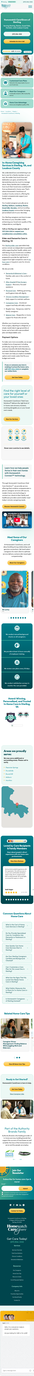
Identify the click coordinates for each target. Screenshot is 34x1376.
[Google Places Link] (10, 1205)
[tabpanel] (9, 1153)
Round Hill (9, 774)
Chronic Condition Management (17, 297)
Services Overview (17, 1250)
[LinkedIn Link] (20, 1205)
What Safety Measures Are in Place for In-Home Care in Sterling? (16, 990)
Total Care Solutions (17, 1253)
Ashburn (12, 205)
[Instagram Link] (23, 1205)
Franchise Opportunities (17, 1294)
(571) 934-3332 (28, 2)
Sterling (5, 205)
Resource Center (17, 1276)
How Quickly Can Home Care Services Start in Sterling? (14, 948)
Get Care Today (17, 377)
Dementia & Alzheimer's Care (16, 273)
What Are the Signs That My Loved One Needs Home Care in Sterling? (16, 979)
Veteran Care (10, 315)
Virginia (15, 111)
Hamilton (9, 780)
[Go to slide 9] (25, 899)
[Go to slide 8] (25, 618)
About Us (17, 1290)
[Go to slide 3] (13, 618)
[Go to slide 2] (11, 618)
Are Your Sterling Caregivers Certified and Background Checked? (16, 958)
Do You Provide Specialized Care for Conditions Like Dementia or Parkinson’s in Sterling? (16, 936)
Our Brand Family (17, 1297)
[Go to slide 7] (23, 618)
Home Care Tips (17, 1273)
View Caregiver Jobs (17, 1094)
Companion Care (12, 303)
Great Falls (6, 208)
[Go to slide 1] (9, 618)
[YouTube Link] (17, 1205)
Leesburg (18, 205)
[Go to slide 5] (18, 618)
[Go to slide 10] (27, 899)
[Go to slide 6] (20, 618)
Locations (8, 111)
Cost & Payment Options (17, 1280)
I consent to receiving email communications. (15, 1192)
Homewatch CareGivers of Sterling (10, 113)
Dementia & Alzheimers (17, 1259)
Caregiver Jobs (28, 52)
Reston (25, 205)
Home (2, 111)
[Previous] (14, 1159)
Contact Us (17, 1300)
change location (12, 1)
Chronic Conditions (17, 1256)
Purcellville (9, 771)
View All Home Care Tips (17, 1064)
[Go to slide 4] (16, 618)
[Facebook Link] (14, 1205)
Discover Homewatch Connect (14, 506)
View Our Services (12, 419)
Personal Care (11, 291)
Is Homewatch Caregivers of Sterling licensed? (15, 1000)
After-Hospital (11, 282)
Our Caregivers (17, 1270)
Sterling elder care (11, 245)
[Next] (20, 1159)
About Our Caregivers (17, 563)
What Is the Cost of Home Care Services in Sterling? (15, 925)
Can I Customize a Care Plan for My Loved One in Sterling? (15, 969)
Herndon (14, 208)
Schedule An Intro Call (17, 41)
